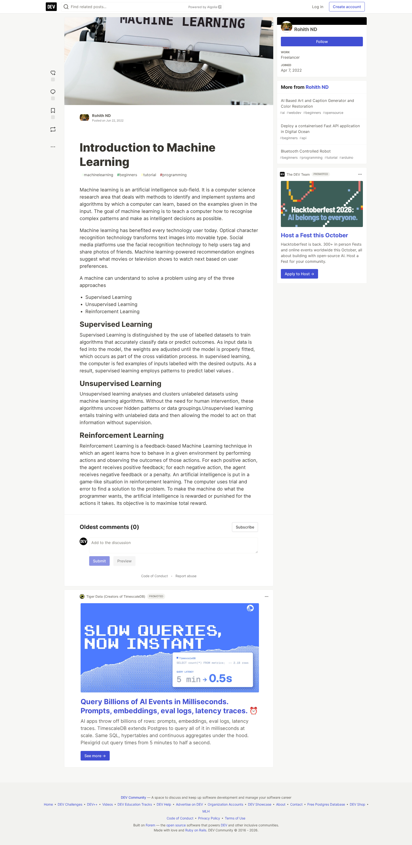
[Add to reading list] (53, 113)
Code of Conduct (154, 576)
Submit (99, 561)
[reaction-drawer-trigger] (53, 75)
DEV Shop (357, 804)
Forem (150, 825)
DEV (224, 825)
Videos (107, 804)
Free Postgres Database (326, 804)
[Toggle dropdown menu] (266, 596)
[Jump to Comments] (53, 94)
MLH (206, 811)
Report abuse (185, 576)
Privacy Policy (209, 818)
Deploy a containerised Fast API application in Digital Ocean (320, 131)
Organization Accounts (225, 804)
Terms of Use (235, 818)
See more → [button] (95, 755)
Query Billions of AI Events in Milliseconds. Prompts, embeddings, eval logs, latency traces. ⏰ (169, 706)
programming (173, 174)
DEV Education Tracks (135, 804)
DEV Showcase (259, 804)
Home (48, 804)
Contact (296, 804)
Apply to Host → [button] (299, 273)
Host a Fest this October (314, 235)
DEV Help (164, 804)
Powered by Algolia (203, 7)
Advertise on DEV (189, 804)
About (280, 804)
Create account (347, 6)
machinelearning (97, 174)
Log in (317, 6)
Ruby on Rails (195, 830)
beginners (127, 174)
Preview (124, 561)
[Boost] (53, 129)
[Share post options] (53, 147)
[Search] (66, 6)
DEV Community (133, 797)
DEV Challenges (70, 804)
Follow (322, 41)
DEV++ (92, 804)
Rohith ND (101, 115)
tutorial (148, 174)
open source (176, 825)
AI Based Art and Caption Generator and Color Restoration (317, 106)
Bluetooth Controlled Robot (316, 154)
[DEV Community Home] (51, 6)
